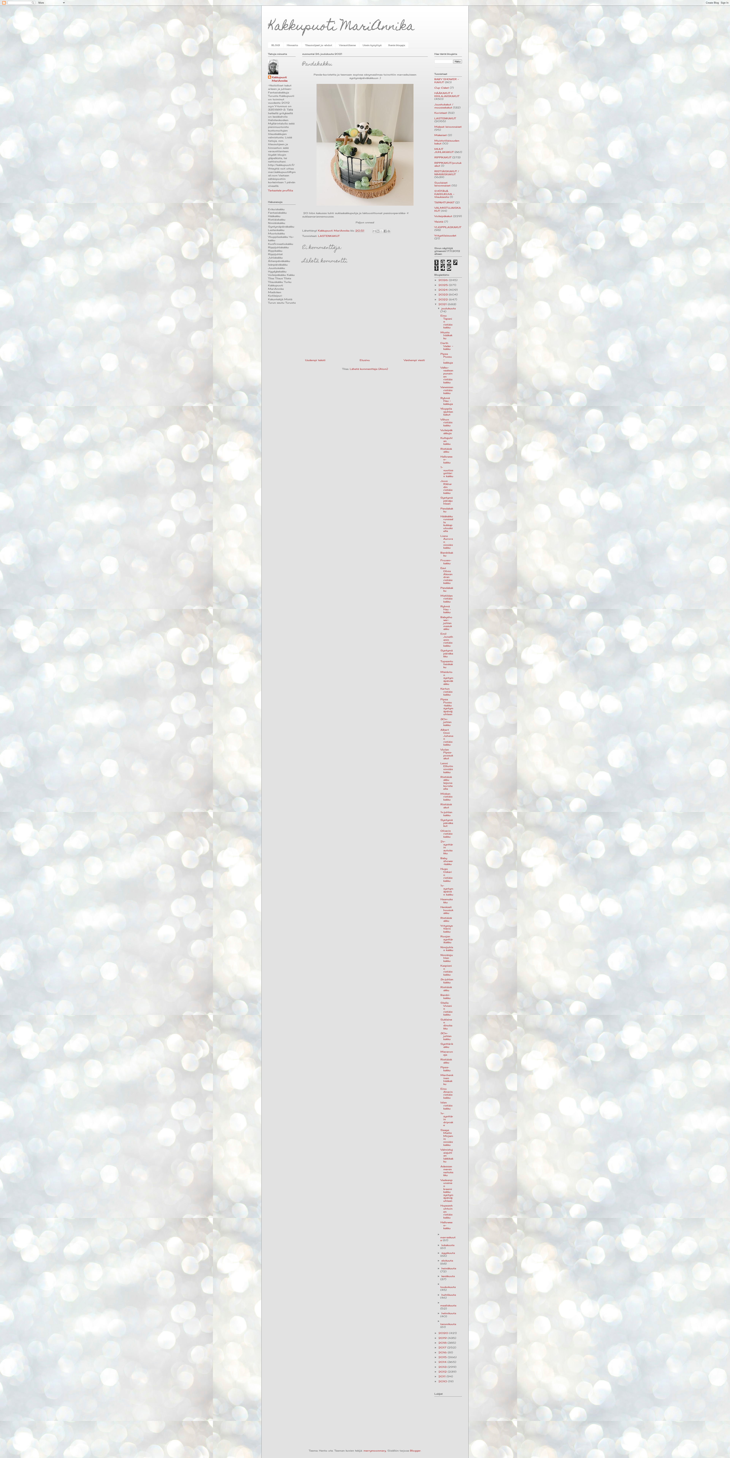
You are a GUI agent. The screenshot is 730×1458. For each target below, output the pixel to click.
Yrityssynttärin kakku (446, 928)
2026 (443, 280)
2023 (443, 294)
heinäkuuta (448, 1268)
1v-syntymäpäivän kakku (446, 890)
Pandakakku (446, 510)
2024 (443, 289)
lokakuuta (447, 1245)
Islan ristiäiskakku (446, 1105)
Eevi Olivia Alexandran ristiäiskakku (446, 575)
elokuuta (447, 1260)
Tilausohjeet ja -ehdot (318, 45)
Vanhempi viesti (414, 360)
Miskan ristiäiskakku (446, 796)
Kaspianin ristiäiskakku (446, 970)
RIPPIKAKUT (442, 157)
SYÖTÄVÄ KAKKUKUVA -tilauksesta (444, 193)
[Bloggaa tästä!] (378, 231)
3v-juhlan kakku (446, 981)
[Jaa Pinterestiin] (389, 231)
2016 (443, 1352)
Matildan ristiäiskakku (446, 598)
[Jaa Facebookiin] (385, 231)
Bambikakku (446, 554)
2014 (443, 1361)
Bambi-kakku (445, 996)
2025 (443, 285)
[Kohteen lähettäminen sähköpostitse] (374, 231)
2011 (442, 1376)
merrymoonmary (374, 1450)
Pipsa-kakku (445, 1069)
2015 (443, 1357)
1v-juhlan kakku (446, 814)
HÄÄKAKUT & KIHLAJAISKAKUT (446, 95)
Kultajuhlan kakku (446, 440)
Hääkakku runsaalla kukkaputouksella (446, 524)
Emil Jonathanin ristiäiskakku (446, 639)
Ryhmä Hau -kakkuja (446, 400)
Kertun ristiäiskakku (446, 691)
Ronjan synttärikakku (446, 939)
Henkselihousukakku (446, 910)
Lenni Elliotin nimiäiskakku (446, 768)
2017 (442, 1347)
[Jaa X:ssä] (381, 231)
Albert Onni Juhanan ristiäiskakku (446, 737)
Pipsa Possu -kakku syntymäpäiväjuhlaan (446, 707)
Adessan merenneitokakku (446, 1171)
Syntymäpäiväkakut (446, 822)
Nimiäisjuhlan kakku (446, 957)
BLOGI (275, 45)
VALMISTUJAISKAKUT (447, 209)
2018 (443, 1342)
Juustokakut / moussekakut (443, 106)
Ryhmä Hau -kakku (445, 609)
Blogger (415, 1450)
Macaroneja (446, 1053)
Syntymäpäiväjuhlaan (446, 500)
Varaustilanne (347, 45)
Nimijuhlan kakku (446, 949)
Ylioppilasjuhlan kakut (446, 411)
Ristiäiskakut (446, 806)
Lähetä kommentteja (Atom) (369, 368)
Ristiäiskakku (446, 450)
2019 (443, 1337)
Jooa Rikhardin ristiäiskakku (446, 486)
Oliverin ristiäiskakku (446, 833)
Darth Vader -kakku (446, 345)
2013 (443, 1366)
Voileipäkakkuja (446, 432)
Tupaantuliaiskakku (446, 664)
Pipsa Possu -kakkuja (446, 358)
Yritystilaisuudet (445, 235)
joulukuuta (448, 308)
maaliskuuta (448, 1305)
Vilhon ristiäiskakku (446, 422)
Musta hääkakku (446, 335)
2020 (443, 1333)
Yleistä (438, 221)
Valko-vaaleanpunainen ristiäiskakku (446, 375)
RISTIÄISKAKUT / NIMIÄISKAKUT (446, 173)
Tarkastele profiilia (280, 190)
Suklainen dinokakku (446, 1024)
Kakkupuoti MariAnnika (341, 27)
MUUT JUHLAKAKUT (444, 150)
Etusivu (365, 360)
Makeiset (440, 135)
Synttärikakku (446, 1045)
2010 (443, 1381)
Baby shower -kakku (446, 861)
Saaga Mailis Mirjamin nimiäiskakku (446, 1137)
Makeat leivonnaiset (448, 126)
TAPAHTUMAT (444, 202)
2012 (443, 1371)
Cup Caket (441, 87)
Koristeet (440, 112)
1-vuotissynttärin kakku (446, 472)
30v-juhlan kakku (445, 722)
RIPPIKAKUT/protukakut (447, 164)
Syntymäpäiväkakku (446, 653)
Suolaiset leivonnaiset (442, 184)
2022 (443, 299)
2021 (443, 304)
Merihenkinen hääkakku (446, 1080)
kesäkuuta (448, 1276)
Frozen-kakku (445, 562)
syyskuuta (448, 1252)
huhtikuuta (448, 1294)
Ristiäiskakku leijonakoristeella (446, 782)
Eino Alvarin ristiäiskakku (446, 1093)
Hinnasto (292, 45)
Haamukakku (446, 901)
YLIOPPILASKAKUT (447, 227)
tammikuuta (448, 1324)
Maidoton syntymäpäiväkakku (446, 677)
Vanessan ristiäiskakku (446, 390)
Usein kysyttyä (372, 45)
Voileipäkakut (443, 216)
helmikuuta (448, 1313)
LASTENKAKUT (329, 235)
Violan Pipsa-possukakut (446, 754)
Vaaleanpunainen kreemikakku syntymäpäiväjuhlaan (446, 1190)
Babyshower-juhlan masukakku (446, 623)
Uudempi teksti (315, 360)
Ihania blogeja (396, 45)
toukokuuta (448, 1286)
